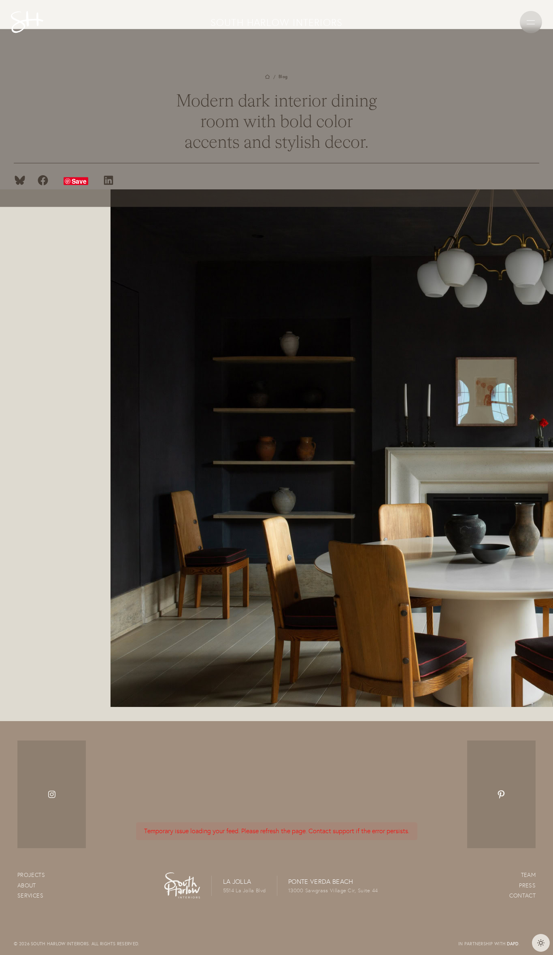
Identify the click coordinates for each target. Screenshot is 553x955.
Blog (283, 76)
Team (528, 875)
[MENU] (531, 22)
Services (30, 895)
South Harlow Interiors (276, 22)
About (26, 885)
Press (527, 885)
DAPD (512, 944)
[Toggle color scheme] (541, 943)
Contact (522, 895)
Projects (31, 875)
